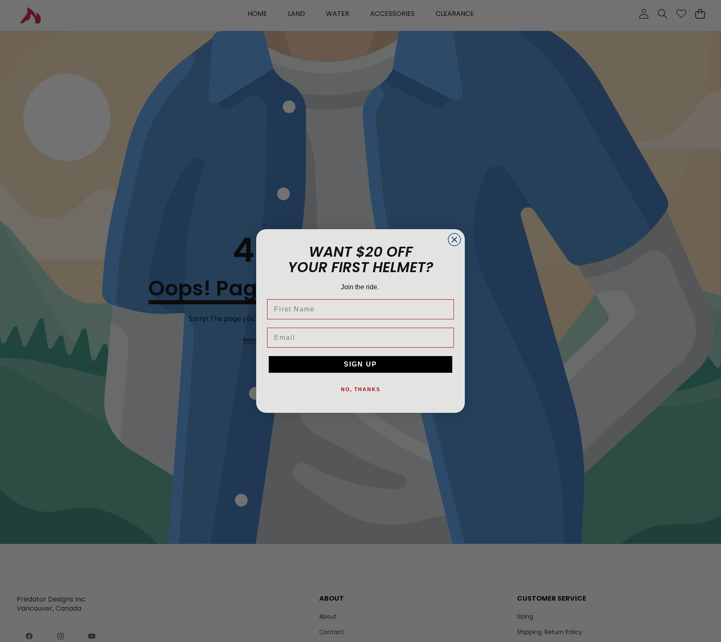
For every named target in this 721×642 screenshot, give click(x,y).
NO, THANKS (361, 389)
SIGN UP (360, 364)
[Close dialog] (454, 239)
